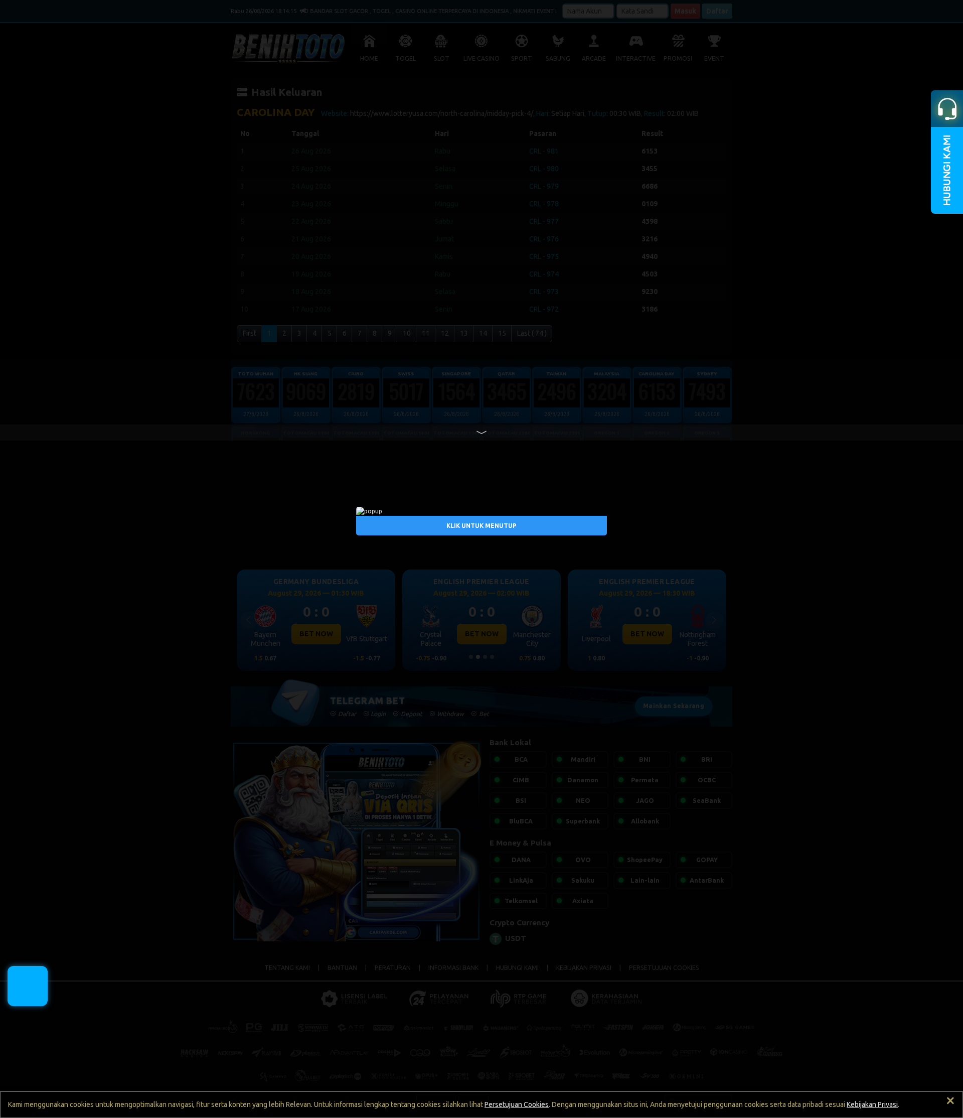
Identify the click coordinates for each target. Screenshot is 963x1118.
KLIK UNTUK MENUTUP (481, 525)
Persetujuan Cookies (517, 1104)
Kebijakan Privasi (872, 1104)
